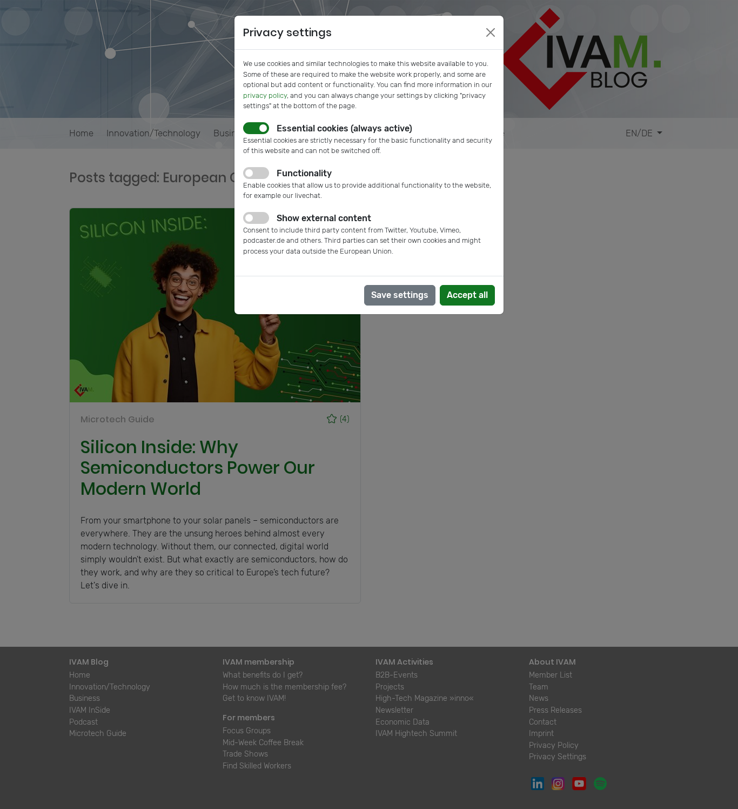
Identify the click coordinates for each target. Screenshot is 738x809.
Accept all (467, 295)
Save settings (399, 295)
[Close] (490, 32)
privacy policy (265, 95)
